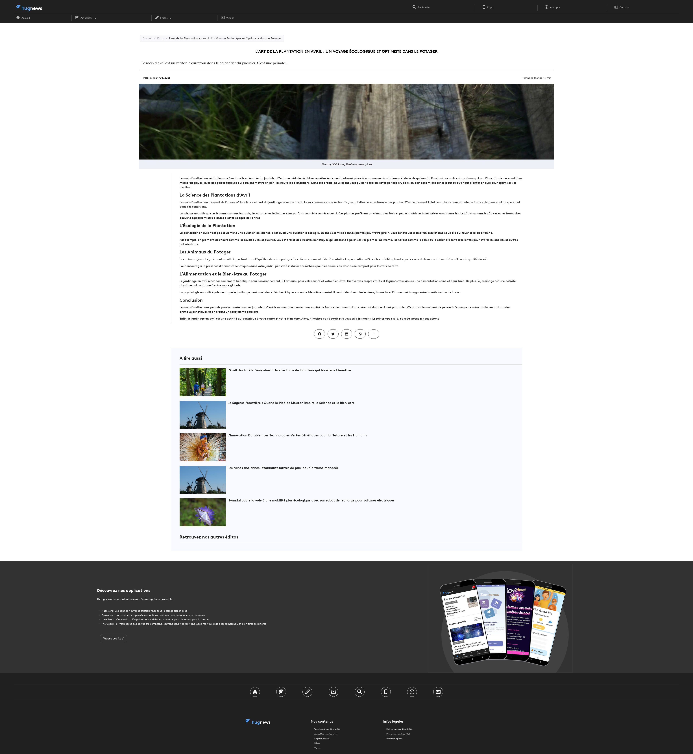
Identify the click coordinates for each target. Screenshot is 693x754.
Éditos (163, 18)
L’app (490, 7)
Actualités (86, 18)
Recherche (424, 7)
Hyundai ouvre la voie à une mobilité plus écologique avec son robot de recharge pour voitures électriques (311, 500)
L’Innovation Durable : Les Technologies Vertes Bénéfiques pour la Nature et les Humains (297, 435)
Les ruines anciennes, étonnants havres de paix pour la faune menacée (283, 467)
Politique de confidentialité (399, 729)
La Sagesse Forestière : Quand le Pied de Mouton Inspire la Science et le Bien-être (291, 402)
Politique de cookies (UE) (398, 734)
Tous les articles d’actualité (327, 729)
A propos (555, 7)
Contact (624, 7)
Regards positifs (322, 738)
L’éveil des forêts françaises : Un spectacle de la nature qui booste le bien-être (289, 370)
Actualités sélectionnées (325, 734)
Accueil (25, 18)
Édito (160, 38)
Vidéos (230, 18)
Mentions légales (394, 738)
